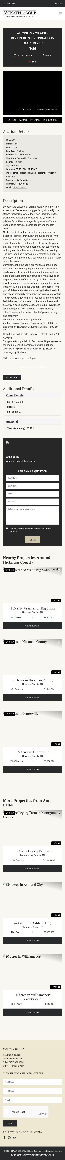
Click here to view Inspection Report (19, 358)
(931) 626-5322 (20, 184)
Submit (32, 539)
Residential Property (46, 173)
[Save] (59, 570)
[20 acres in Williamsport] (32, 972)
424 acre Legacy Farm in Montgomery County (32, 851)
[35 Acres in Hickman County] (32, 657)
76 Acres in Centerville (32, 752)
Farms (15, 173)
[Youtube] (14, 1137)
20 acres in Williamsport (32, 995)
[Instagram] (9, 1137)
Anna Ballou (25, 180)
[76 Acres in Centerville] (32, 729)
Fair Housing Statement (52, 1151)
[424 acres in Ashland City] (32, 900)
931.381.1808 (9, 3)
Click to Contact (20, 187)
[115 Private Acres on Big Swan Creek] (32, 585)
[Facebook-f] (4, 1137)
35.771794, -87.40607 (26, 169)
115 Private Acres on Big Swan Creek (32, 608)
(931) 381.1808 (16, 1062)
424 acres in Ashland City (32, 923)
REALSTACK (49, 1155)
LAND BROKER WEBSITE (21, 1155)
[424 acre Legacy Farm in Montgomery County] (32, 828)
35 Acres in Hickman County (32, 680)
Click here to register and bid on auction (21, 348)
